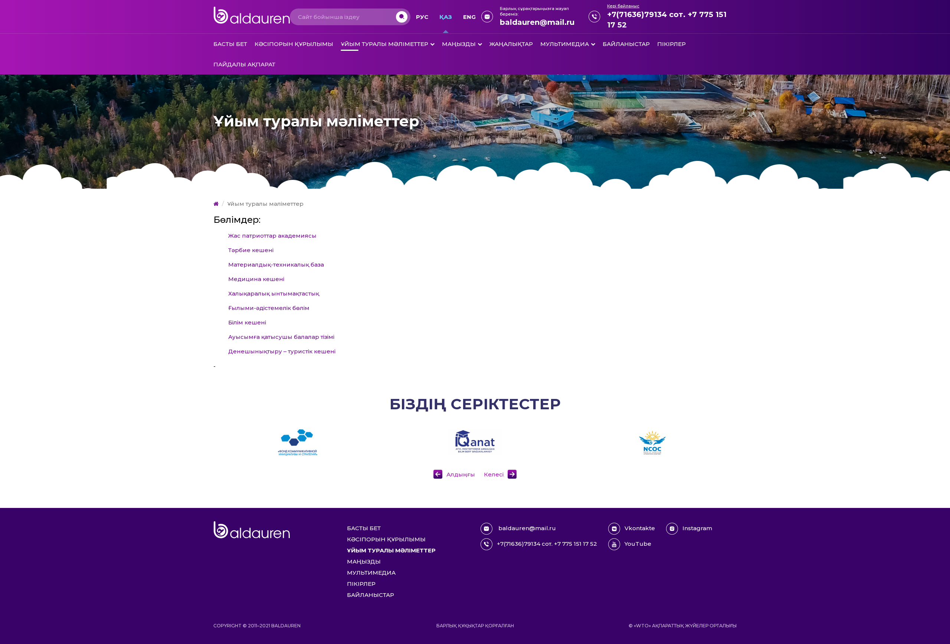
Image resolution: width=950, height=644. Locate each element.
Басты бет (230, 43)
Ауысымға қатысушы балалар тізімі (281, 336)
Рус (422, 16)
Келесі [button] (494, 474)
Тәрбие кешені (250, 250)
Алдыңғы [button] (461, 474)
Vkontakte (640, 528)
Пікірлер (671, 43)
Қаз (445, 16)
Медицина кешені (256, 279)
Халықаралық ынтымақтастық (273, 293)
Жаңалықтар (511, 43)
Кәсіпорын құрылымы (294, 43)
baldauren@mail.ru (537, 22)
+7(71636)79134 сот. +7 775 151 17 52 (667, 19)
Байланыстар (626, 43)
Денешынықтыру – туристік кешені (281, 351)
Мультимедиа (564, 43)
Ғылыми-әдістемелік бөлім (268, 307)
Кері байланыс (623, 6)
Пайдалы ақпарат (244, 64)
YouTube (638, 543)
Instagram (697, 528)
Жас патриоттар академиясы (272, 235)
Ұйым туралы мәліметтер (384, 43)
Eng (469, 16)
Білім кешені (247, 322)
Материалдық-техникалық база (276, 264)
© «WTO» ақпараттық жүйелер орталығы (683, 625)
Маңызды (459, 43)
